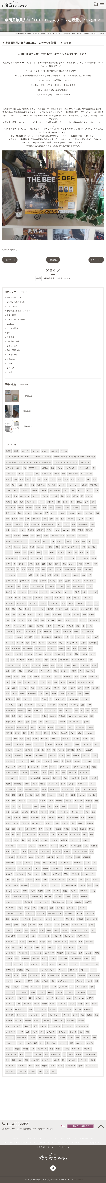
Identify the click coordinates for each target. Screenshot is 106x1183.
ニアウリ (18, 930)
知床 (46, 1054)
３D (88, 637)
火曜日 (78, 1054)
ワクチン (90, 727)
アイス (69, 552)
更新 (64, 564)
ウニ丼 (85, 778)
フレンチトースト (62, 609)
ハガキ (8, 840)
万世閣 (27, 784)
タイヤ (51, 569)
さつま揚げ (25, 958)
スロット (43, 812)
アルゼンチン (62, 964)
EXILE (77, 857)
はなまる (89, 496)
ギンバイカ (88, 1009)
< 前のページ (9, 260)
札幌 (21, 502)
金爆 (90, 660)
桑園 (7, 919)
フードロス (74, 964)
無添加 (40, 891)
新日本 (73, 795)
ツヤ (63, 473)
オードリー (24, 688)
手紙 (91, 834)
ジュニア (9, 874)
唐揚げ (44, 1003)
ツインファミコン (49, 863)
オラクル (83, 648)
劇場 (32, 761)
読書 (76, 710)
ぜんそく (52, 795)
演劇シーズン (16, 1060)
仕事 (92, 524)
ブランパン (83, 1060)
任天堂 (37, 863)
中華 (31, 733)
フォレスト (80, 603)
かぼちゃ (34, 930)
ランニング (38, 598)
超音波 (80, 1066)
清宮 (92, 738)
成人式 (76, 631)
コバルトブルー (89, 581)
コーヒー (75, 609)
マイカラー (10, 603)
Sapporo (29, 507)
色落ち (38, 879)
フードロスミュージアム (89, 964)
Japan (25, 547)
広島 (80, 953)
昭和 (13, 485)
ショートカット (73, 485)
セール (32, 552)
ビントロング (10, 953)
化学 (40, 722)
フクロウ (62, 513)
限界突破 (31, 530)
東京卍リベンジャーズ (65, 981)
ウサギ (8, 564)
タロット (9, 654)
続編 (79, 733)
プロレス (10, 368)
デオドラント (89, 913)
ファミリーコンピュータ (14, 913)
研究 (80, 564)
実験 (27, 722)
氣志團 (17, 1049)
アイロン (88, 564)
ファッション (12, 346)
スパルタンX (57, 936)
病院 (13, 829)
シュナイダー (38, 919)
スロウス (9, 598)
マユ (37, 569)
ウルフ (92, 654)
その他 (9, 372)
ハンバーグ (92, 592)
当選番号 (83, 829)
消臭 (55, 682)
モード (96, 761)
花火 (29, 874)
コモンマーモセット (79, 925)
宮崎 (26, 1060)
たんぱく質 (10, 992)
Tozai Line (89, 519)
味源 (29, 620)
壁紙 (51, 519)
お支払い (31, 626)
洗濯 (13, 716)
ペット (36, 874)
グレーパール (75, 840)
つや (13, 806)
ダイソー (55, 733)
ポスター (22, 614)
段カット (83, 620)
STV (21, 1054)
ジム (72, 502)
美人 (20, 609)
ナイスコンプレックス (85, 682)
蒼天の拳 (34, 812)
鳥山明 (45, 868)
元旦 (7, 648)
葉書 (23, 840)
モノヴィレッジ (55, 1026)
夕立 (59, 947)
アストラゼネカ (75, 958)
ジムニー (67, 614)
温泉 (97, 513)
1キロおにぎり (75, 834)
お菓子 (14, 688)
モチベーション (64, 767)
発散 (58, 502)
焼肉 (83, 575)
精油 (7, 896)
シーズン (80, 479)
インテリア (36, 519)
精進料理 (94, 846)
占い (90, 648)
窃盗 (46, 1071)
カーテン (22, 801)
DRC (73, 530)
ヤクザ (69, 902)
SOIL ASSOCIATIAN (69, 885)
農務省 (65, 891)
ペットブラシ (86, 744)
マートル (78, 1009)
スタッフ (54, 451)
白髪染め (45, 468)
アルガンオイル (11, 558)
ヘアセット (25, 490)
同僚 (39, 479)
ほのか (14, 519)
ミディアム (56, 851)
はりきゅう (56, 874)
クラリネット (21, 1015)
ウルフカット (94, 620)
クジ (64, 688)
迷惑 (96, 490)
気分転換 (64, 840)
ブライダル (94, 485)
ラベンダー (85, 699)
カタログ (77, 598)
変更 (43, 564)
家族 (55, 671)
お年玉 (74, 829)
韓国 (76, 676)
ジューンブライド (12, 490)
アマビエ (62, 722)
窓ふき (94, 710)
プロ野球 (76, 738)
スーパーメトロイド (54, 913)
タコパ (8, 755)
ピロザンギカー (82, 936)
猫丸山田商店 (10, 936)
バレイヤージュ (38, 609)
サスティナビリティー (13, 902)
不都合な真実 (10, 722)
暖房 (27, 643)
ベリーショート (91, 1066)
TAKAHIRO (10, 863)
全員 (37, 564)
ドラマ (83, 676)
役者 (88, 479)
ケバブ (20, 1032)
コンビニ (66, 530)
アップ (59, 558)
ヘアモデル (80, 637)
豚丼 (63, 1060)
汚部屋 (28, 744)
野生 (87, 806)
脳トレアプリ (31, 829)
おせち (61, 648)
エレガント (28, 750)
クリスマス (52, 643)
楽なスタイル (64, 660)
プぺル (63, 682)
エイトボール (80, 992)
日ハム (85, 738)
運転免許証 (21, 660)
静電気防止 (35, 817)
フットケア (22, 575)
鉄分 (26, 964)
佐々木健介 (92, 795)
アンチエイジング (12, 823)
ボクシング (27, 598)
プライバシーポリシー (13, 468)
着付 (93, 502)
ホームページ (73, 473)
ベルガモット (69, 913)
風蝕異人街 (57, 614)
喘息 (43, 795)
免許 (50, 564)
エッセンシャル (94, 975)
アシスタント (54, 603)
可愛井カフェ (55, 1054)
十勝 (32, 1049)
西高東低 (9, 1020)
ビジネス (18, 637)
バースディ (30, 913)
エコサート (55, 885)
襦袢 (13, 671)
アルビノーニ (79, 998)
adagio (69, 998)
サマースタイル (22, 761)
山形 (40, 693)
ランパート (89, 941)
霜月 (53, 981)
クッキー (32, 1071)
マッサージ (88, 569)
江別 (7, 1060)
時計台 (8, 975)
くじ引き (72, 688)
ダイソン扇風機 (34, 778)
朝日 (43, 947)
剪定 (18, 834)
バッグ (59, 665)
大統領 (20, 722)
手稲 (92, 552)
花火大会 (89, 530)
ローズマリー (10, 908)
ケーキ (36, 716)
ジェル (92, 784)
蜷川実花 (70, 750)
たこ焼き (89, 750)
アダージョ (60, 998)
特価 (38, 552)
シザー (22, 530)
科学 (34, 722)
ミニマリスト (18, 744)
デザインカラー (70, 468)
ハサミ (14, 530)
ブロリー (37, 868)
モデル (52, 479)
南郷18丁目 (32, 693)
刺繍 (77, 626)
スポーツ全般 (12, 306)
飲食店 (79, 502)
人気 (15, 738)
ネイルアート (82, 784)
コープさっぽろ (76, 846)
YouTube (10, 324)
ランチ (16, 676)
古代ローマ (48, 896)
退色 (45, 879)
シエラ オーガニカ (43, 688)
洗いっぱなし (51, 1043)
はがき (16, 840)
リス (94, 806)
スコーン (21, 767)
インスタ (29, 473)
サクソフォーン (55, 1015)
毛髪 (91, 987)
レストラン (34, 772)
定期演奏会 (10, 586)
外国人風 (50, 609)
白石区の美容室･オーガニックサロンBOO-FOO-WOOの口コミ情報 (28, 457)
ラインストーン (77, 812)
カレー (38, 733)
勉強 (20, 485)
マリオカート (34, 541)
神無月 (24, 925)
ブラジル (9, 930)
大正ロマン (44, 738)
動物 (52, 468)
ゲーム (9, 333)
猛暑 (32, 535)
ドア (43, 817)
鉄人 (88, 879)
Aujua (31, 857)
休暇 (87, 710)
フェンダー (40, 857)
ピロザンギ (50, 1032)
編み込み (17, 817)
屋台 (51, 1049)
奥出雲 (86, 958)
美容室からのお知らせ (9, 250)
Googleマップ (82, 535)
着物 (20, 671)
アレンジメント (55, 490)
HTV (96, 885)
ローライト (62, 970)
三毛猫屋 (73, 941)
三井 (19, 789)
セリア (96, 744)
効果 (34, 908)
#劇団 (38, 278)
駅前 (21, 479)
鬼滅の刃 (64, 733)
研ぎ (28, 738)
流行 (41, 1043)
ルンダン (90, 1043)
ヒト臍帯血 (91, 817)
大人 (50, 806)
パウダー (68, 744)
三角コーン (25, 823)
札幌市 (24, 975)
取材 (19, 513)
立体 (40, 829)
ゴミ (72, 490)
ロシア (57, 925)
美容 (21, 738)
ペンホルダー (43, 846)
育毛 (46, 513)
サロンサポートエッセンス (78, 716)
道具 (7, 530)
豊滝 (93, 930)
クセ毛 (47, 614)
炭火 (41, 1032)
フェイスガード (11, 778)
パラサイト (68, 676)
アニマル (72, 513)
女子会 (67, 665)
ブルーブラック (69, 569)
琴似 (37, 1066)
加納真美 (60, 953)
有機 (90, 885)
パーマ (53, 513)
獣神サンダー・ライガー (73, 868)
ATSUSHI (86, 857)
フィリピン (71, 693)
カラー (56, 473)
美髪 (13, 609)
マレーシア (52, 648)
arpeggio (72, 1003)
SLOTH (17, 598)
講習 (35, 806)
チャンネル (87, 761)
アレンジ (60, 586)
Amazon (53, 846)
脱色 (96, 801)
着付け (75, 496)
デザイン (31, 614)
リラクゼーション (31, 682)
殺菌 (49, 682)
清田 (35, 620)
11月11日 (45, 981)
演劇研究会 (58, 637)
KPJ (94, 1037)
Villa (7, 879)
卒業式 (54, 660)
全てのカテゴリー (14, 298)
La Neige (28, 716)
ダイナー (80, 750)
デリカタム (75, 874)
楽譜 (96, 981)
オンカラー (27, 806)
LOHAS (67, 896)
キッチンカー (19, 874)
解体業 (91, 614)
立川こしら (10, 1037)
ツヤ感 (34, 490)
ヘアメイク (79, 801)
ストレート (10, 569)
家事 (20, 716)
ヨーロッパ (34, 885)
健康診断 (90, 823)
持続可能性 (28, 902)
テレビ (8, 891)
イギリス (82, 885)
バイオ (93, 891)
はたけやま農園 (92, 919)
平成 (7, 485)
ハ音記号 (89, 981)
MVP (18, 1003)
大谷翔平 (90, 998)
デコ (87, 812)
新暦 (23, 676)
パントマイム (71, 953)
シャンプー (67, 631)
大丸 (7, 688)
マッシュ (84, 654)
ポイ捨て (81, 490)
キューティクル (81, 987)
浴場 (7, 519)
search (80, 513)
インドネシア (40, 648)
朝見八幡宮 (28, 637)
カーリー (43, 603)
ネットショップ (33, 767)
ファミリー (64, 671)
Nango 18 (80, 519)
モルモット (22, 564)
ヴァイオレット (56, 868)
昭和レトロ (55, 738)
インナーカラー (84, 468)
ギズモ (45, 665)
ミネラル (59, 896)
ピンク (91, 829)
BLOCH (41, 502)
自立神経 (29, 795)
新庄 (43, 975)
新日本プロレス (90, 868)
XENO (88, 863)
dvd (38, 761)
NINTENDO (78, 863)
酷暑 (38, 535)
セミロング (38, 710)
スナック (69, 801)
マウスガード (84, 772)
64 (53, 541)
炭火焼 (56, 1060)
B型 (30, 575)
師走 (82, 1015)
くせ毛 (39, 614)
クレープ (61, 552)
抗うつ (79, 913)
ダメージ (45, 496)
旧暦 (29, 676)
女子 (91, 851)
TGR (13, 614)
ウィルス (96, 688)
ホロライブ (72, 879)
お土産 (63, 806)
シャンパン (44, 592)
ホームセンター (37, 823)
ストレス (50, 502)
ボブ (59, 524)
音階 (37, 981)
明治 (76, 654)
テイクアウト (46, 1060)
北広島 (44, 789)
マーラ (44, 964)
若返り (36, 676)
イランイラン (10, 705)
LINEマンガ (74, 705)
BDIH (25, 891)
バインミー (80, 1043)
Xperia (56, 930)
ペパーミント (16, 947)
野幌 (68, 755)
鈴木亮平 (88, 902)
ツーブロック (59, 626)
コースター (47, 761)
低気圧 (89, 1015)
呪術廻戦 (58, 829)
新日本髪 (40, 626)
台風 (96, 1015)
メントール (28, 947)
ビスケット (22, 1071)
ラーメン (22, 620)
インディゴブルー (31, 671)
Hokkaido (17, 547)
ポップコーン (42, 1049)
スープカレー (89, 733)
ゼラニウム (60, 908)
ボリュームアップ (58, 535)
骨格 (37, 795)
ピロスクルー (10, 1043)
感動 (57, 547)
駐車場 (86, 722)
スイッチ (46, 541)
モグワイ (69, 857)
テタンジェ (33, 592)
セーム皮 (88, 953)
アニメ (73, 733)
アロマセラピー (60, 699)
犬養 (7, 812)
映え (37, 473)
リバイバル (63, 1043)
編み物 (56, 761)
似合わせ (89, 801)
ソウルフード (32, 941)
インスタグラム (11, 1054)
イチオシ (17, 891)
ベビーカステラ (53, 975)
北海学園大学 (46, 637)
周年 (79, 688)
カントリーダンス (37, 586)
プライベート (12, 355)
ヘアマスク (23, 558)
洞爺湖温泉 (17, 784)
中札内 (25, 1049)
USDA (48, 891)
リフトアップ (46, 676)
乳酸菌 (94, 767)
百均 (45, 519)
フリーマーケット (75, 722)
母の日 (33, 727)
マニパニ (85, 507)
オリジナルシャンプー (13, 1026)
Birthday (75, 575)
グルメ (9, 363)
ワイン (49, 530)
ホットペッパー (86, 473)
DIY (27, 519)
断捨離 (8, 744)
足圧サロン (63, 846)
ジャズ (75, 1015)
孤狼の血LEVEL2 (58, 902)
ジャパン (60, 857)
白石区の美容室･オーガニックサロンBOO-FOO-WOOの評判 (74, 457)
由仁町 (52, 1066)
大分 (37, 637)
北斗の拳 (15, 812)
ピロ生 (20, 1043)
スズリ (33, 936)
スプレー (42, 727)
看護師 (74, 671)
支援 (36, 575)
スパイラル (92, 547)
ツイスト (9, 552)
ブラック (51, 817)
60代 (37, 750)
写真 (45, 479)
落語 (81, 1032)
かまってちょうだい (13, 665)
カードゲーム (10, 868)
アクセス (64, 451)
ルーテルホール (78, 586)
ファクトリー (31, 502)
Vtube (81, 879)
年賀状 (66, 829)
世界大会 (66, 925)
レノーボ (57, 631)
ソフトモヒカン (87, 631)
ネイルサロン (10, 789)
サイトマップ (64, 1147)
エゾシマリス (10, 998)
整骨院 (21, 795)
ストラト (50, 857)
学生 (18, 586)
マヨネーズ (86, 1037)
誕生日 (56, 575)
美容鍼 (66, 874)
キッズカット (54, 789)
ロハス (75, 896)
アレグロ (41, 992)
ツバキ (90, 626)
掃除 (7, 716)
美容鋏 (97, 953)
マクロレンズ (93, 676)
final (49, 941)
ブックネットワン (90, 1054)
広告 (15, 496)
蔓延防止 (21, 710)
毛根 (96, 609)
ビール (52, 1003)
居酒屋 (50, 801)
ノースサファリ (63, 812)
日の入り (51, 947)
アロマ (42, 682)
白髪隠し (50, 744)
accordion (53, 1009)
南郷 (94, 479)
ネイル (70, 727)
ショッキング (70, 1066)
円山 (13, 795)
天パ (65, 778)
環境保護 (84, 896)
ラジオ (28, 1054)
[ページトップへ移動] (101, 1126)
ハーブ (53, 987)
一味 (77, 1037)
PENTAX (20, 631)
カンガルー (19, 981)
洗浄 (7, 614)
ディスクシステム (65, 863)
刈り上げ (70, 626)
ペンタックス (30, 631)
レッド (35, 840)
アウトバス (63, 705)
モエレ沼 (17, 535)
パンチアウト (82, 947)
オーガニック (46, 473)
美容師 (67, 581)
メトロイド (40, 913)
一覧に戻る (53, 260)
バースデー (66, 575)
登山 (81, 806)
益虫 (62, 519)
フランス (45, 885)
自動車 (57, 564)
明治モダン (66, 738)
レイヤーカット (71, 620)
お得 (19, 682)
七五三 (89, 586)
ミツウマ (65, 823)
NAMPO (15, 919)
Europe (42, 941)
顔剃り (60, 620)
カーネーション (22, 727)
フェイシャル (10, 473)
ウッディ (83, 908)
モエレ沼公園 (74, 778)
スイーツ (48, 654)
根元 (96, 603)
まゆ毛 (30, 569)
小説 (7, 620)
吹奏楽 (25, 586)
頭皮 (26, 524)
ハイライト (22, 846)
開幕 (56, 806)
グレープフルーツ (68, 975)
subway (8, 524)
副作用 (17, 733)
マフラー (9, 958)
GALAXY (65, 930)
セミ (57, 772)
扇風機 (25, 535)
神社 (7, 851)
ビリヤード (69, 992)
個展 (19, 705)
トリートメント (36, 558)
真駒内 (8, 535)
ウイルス (18, 750)
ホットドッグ (10, 1032)
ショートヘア (82, 524)
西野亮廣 (71, 682)
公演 (86, 502)
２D (26, 485)
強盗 (40, 1071)
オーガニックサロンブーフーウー (65, 462)
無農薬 (16, 925)
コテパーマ (28, 755)
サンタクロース (72, 643)
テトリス (48, 925)
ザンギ (36, 1003)
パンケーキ (85, 665)
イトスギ (50, 998)
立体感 (95, 637)
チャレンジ (28, 654)
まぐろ (8, 547)
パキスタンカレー (60, 941)
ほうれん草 (17, 964)
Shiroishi (58, 507)
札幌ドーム (41, 485)
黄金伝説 (80, 919)
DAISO (46, 733)
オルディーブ (49, 953)
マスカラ (59, 744)
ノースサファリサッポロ (80, 930)
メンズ (49, 626)
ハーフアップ (69, 558)
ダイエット (27, 699)
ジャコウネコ (22, 953)
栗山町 (60, 1066)
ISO (7, 682)
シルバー (42, 643)
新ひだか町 (10, 970)
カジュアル (33, 603)
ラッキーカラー (45, 671)
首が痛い (26, 665)
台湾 (79, 693)
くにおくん (43, 908)
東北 (46, 693)
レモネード (22, 1066)
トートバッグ (22, 936)
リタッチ (43, 1026)
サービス (36, 451)
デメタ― (74, 891)
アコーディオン (41, 1009)
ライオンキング (50, 710)
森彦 (15, 479)
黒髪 (79, 569)
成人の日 (27, 1026)
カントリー (50, 586)
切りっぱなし (45, 851)
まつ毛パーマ (24, 581)
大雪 (27, 1032)
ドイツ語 (25, 987)
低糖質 (92, 1060)
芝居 (66, 637)
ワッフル (87, 1049)
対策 (7, 693)
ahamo (93, 970)
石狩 (81, 552)
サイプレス (39, 998)
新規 (31, 564)
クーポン (62, 485)
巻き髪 (22, 693)
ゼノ (94, 863)
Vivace (33, 992)
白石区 (8, 451)
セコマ (57, 530)
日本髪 (8, 592)
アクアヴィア (21, 857)
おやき (70, 1054)
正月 (74, 648)
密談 (15, 502)
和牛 (93, 958)
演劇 (72, 479)
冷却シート (46, 874)
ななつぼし (72, 1060)
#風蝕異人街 (49, 278)
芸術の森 (53, 755)
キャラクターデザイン (47, 970)
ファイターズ (34, 975)
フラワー (43, 490)
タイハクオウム (44, 936)
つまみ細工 (10, 631)
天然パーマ (56, 778)
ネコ (34, 643)
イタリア (56, 688)
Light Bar (55, 840)
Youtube (77, 761)
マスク (36, 699)
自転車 (20, 507)
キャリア (18, 654)
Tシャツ (53, 767)
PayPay (8, 626)
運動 (18, 699)
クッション (22, 592)
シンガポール (27, 648)
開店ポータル (10, 513)
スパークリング (56, 592)
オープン (28, 513)
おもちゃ (72, 784)
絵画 (7, 801)
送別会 (42, 801)
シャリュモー (33, 1015)
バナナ (62, 693)
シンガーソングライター (70, 547)
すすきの (60, 541)
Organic (37, 507)
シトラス (53, 958)
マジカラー (10, 727)
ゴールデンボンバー (79, 660)
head (71, 987)
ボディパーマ (21, 1037)
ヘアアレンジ (49, 558)
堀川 (16, 958)
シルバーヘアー (67, 789)
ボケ (19, 908)
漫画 (82, 705)
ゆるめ (63, 784)
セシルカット (43, 834)
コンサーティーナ (65, 1009)
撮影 (63, 603)
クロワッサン (76, 1049)
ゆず (41, 930)
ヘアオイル (52, 705)
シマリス (92, 992)
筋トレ (65, 502)
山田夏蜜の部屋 (13, 341)
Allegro (50, 992)
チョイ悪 (73, 1032)
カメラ (70, 603)
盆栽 (7, 834)
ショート (72, 564)
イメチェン (35, 524)
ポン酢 (70, 1037)
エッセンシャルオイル (19, 896)
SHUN (19, 863)
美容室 (16, 451)
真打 (87, 1032)
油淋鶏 (66, 1049)
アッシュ (48, 598)
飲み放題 (59, 801)
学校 (81, 671)
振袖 (12, 660)
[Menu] (102, 4)
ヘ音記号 (15, 987)
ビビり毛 (54, 496)
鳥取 (29, 710)
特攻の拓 (79, 981)
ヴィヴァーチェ (22, 992)
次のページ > (96, 260)
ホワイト (61, 817)
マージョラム (35, 987)
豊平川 (80, 530)
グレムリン (36, 665)
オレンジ (36, 958)
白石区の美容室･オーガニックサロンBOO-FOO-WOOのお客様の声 (28, 462)
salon (50, 507)
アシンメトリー (50, 722)
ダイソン (23, 778)
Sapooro (40, 547)
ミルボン (86, 840)
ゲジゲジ (70, 519)
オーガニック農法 (12, 885)
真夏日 (46, 535)
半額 (24, 552)
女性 (77, 789)
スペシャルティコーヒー (47, 1037)
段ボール (61, 750)
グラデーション (82, 558)
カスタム (76, 614)
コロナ (87, 688)
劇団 (66, 479)
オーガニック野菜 (12, 772)
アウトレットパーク (31, 789)
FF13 (31, 1066)
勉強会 (43, 806)
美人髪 (27, 609)
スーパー (24, 772)
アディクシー (10, 846)
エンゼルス (10, 1003)
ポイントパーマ (11, 581)
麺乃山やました (20, 1009)
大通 (28, 479)
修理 (43, 569)
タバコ (89, 490)
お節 (68, 648)
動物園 (52, 812)
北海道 (76, 541)
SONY (49, 930)
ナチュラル (71, 535)
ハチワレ (37, 1020)
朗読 (68, 586)
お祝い (65, 490)
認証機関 (24, 885)
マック (94, 755)
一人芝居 (49, 547)
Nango (67, 507)
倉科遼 (94, 1003)
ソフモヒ (9, 637)
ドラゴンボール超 (24, 868)
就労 (49, 575)
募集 (68, 598)
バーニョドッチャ (89, 874)
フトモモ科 (10, 1015)
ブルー (93, 507)
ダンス (20, 473)
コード (80, 1003)
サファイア (35, 964)
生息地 (8, 817)
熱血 (51, 908)
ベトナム (9, 1049)
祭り (45, 552)
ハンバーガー (10, 1066)
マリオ (27, 908)
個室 (13, 801)
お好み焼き (17, 755)
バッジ (60, 795)
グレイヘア (10, 643)
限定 (32, 688)
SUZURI (44, 767)
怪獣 (63, 772)
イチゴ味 (25, 812)
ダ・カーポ (63, 987)
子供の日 (62, 716)
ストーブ (20, 643)
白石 (89, 575)
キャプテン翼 (25, 919)
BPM (30, 998)
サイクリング (10, 507)
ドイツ (32, 891)
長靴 (72, 823)
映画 (52, 665)
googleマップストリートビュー (16, 541)
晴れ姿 (42, 784)
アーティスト (29, 705)
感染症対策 (70, 1020)
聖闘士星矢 (70, 919)
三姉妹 (44, 716)
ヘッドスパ (89, 513)
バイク (30, 660)
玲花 (83, 547)
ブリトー (62, 1037)
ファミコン (28, 863)
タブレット (84, 970)
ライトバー (44, 840)
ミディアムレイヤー (80, 851)
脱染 (7, 806)
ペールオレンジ (36, 953)
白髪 (7, 609)
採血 (7, 829)
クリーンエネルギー (42, 902)
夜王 (87, 1003)
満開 (71, 1043)
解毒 (37, 947)
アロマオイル (73, 699)
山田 (84, 592)
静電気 (25, 817)
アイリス (39, 654)
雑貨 (32, 485)
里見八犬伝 (72, 772)
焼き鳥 (35, 1032)
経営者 (77, 592)
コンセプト (25, 451)
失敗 (62, 496)
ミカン (44, 958)
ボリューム (38, 513)
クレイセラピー (36, 896)
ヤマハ (44, 1015)
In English (11, 359)
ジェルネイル (60, 727)
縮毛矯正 (40, 530)
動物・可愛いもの (14, 350)
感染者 (54, 693)
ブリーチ (75, 507)
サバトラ (18, 1020)
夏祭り (69, 541)
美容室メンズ (33, 468)
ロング (14, 693)
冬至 (26, 930)
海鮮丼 (8, 784)
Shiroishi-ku (51, 620)
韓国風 (17, 552)
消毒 (91, 716)
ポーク (8, 964)
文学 (13, 620)
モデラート (22, 998)
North (32, 547)
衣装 (7, 671)
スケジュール (10, 1071)
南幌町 (8, 925)
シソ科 (45, 987)
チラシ (8, 496)
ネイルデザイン (41, 755)
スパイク (81, 823)
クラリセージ (58, 919)
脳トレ (21, 829)
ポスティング (24, 496)
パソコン (86, 755)
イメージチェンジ (48, 524)
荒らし (53, 1071)
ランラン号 (38, 1054)
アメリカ (56, 891)
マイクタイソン (69, 947)
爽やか (50, 727)
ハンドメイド (68, 1026)
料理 (46, 660)
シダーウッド (71, 908)
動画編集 (76, 755)
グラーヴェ (27, 1003)
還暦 (84, 614)
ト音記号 (29, 981)
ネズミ (52, 964)
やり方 (35, 738)
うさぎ (93, 558)
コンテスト (77, 581)
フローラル (81, 975)
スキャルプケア (86, 609)
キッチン (96, 879)
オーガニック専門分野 (16, 320)
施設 (42, 575)
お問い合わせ (85, 462)
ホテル (35, 784)
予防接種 (9, 733)
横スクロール (69, 936)
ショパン (59, 992)
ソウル (58, 1049)
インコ (59, 468)
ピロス (24, 851)
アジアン (39, 660)
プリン (89, 603)
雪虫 (93, 812)
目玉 (83, 541)
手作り (44, 699)
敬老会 (8, 676)
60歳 (13, 682)
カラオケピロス (11, 941)
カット (66, 524)
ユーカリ (33, 925)
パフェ (75, 665)
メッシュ (32, 846)
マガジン (9, 1009)
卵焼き (8, 502)
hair (44, 507)
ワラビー (9, 981)
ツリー (61, 643)
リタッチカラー (72, 817)
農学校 (16, 975)
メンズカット (62, 1032)
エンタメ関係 (12, 328)
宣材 (59, 479)
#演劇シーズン (64, 278)
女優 (52, 834)
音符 (7, 987)
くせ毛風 (32, 1037)
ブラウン (36, 496)
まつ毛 (34, 581)
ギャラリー (41, 705)
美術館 (61, 755)
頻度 (82, 817)
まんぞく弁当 (62, 834)
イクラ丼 (93, 778)
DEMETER (83, 891)
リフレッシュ (10, 575)
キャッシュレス (19, 626)
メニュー (45, 451)
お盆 (13, 879)
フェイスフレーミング (57, 879)
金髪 (35, 1026)
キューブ (48, 829)
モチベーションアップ (80, 767)
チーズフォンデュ (82, 1026)
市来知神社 (92, 643)
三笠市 (83, 643)
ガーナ (69, 654)
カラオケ (15, 851)
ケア (21, 519)
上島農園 (20, 970)
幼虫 (51, 772)
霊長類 (91, 925)
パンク (58, 569)
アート (94, 665)
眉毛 (23, 569)
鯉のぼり (53, 716)
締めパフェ (89, 671)
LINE (89, 705)
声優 (7, 947)
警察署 (69, 761)
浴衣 (68, 496)
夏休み (20, 879)
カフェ (8, 479)
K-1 (40, 631)
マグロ (95, 541)
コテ (95, 564)
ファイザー (63, 958)
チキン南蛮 (35, 1060)
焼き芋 (44, 1066)
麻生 (84, 834)
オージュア (10, 857)
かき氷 (52, 552)
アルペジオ (62, 1003)
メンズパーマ (52, 784)
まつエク (43, 581)
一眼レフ (58, 676)
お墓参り (29, 879)
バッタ (44, 772)
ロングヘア (10, 761)
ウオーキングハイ (29, 834)
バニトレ (68, 710)
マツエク (53, 581)
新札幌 (22, 941)
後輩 (60, 581)
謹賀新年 (81, 1020)
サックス (66, 1015)
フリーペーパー (31, 970)
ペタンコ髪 (16, 648)
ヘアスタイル (59, 598)
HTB (80, 941)
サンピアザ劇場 (31, 1043)
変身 (73, 524)
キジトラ (28, 1020)
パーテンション (58, 1020)
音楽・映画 (11, 315)
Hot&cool (46, 778)
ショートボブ (10, 767)
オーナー (68, 592)
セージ (48, 919)
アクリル (46, 1020)
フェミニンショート (89, 789)
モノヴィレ (52, 485)
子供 (60, 710)
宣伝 (57, 823)
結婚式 (84, 485)
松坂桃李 (78, 902)
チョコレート (58, 654)
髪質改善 (67, 851)
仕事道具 (10, 337)
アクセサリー (21, 603)
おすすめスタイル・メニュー (18, 311)
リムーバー (80, 727)
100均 (77, 744)
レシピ (8, 738)
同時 (42, 620)
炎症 (40, 925)
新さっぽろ (33, 851)
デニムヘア (73, 806)
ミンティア (73, 970)
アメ (48, 750)
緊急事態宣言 (10, 710)
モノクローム (38, 744)
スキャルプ (18, 524)
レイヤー (49, 823)
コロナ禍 (9, 750)
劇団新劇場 (10, 699)
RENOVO (47, 631)
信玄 (30, 1009)
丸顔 (7, 795)
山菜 (86, 846)
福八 (24, 733)
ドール (87, 693)
